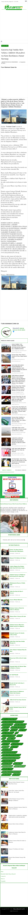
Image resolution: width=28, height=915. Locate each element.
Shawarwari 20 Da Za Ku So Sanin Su (18, 658)
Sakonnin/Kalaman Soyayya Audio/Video (11, 757)
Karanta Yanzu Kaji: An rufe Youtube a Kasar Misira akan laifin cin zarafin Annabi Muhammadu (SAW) (19, 399)
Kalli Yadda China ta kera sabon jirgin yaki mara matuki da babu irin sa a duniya (19, 429)
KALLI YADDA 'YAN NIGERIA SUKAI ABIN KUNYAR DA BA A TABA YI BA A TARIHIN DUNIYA (18, 346)
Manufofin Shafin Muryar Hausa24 (8, 874)
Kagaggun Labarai (11, 738)
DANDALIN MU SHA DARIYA (18, 727)
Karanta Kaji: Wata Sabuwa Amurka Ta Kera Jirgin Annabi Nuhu (19, 356)
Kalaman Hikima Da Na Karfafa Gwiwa (10, 741)
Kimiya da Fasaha (6, 743)
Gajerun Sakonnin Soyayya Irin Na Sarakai (17, 708)
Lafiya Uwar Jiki (14, 746)
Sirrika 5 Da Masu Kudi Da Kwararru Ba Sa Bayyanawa (16, 550)
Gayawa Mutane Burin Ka (16, 599)
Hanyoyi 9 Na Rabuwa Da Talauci (18, 558)
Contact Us (3, 876)
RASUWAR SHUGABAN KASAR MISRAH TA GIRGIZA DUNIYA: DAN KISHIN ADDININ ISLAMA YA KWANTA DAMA (19, 368)
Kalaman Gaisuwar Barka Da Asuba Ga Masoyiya (17, 608)
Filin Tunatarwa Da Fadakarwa (8, 735)
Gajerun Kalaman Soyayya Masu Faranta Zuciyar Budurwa (13, 503)
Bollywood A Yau (5, 727)
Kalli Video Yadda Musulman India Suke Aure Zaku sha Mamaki (19, 450)
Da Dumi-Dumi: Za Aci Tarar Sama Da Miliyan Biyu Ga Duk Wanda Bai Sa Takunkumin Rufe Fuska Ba (19, 461)
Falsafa (16, 732)
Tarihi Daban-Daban (17, 763)
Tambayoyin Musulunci (7, 763)
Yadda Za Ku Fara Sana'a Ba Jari (18, 699)
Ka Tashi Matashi (14, 674)
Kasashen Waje (5, 45)
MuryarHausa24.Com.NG (19, 909)
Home (2, 871)
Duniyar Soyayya (22, 730)
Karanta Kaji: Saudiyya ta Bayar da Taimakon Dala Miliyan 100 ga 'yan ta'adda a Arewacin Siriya (19, 419)
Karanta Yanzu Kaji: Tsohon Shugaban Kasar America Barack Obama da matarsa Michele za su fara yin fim (18, 388)
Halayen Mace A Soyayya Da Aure (18, 616)
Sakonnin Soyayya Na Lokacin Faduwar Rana (17, 633)
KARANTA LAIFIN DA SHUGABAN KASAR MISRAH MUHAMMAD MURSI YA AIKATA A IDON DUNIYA (18, 441)
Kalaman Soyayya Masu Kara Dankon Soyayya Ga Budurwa (17, 625)
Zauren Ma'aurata (16, 774)
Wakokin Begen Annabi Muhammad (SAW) (11, 771)
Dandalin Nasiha (5, 730)
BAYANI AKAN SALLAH (20, 724)
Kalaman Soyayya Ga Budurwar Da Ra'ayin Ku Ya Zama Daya (17, 575)
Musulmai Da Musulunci (7, 749)
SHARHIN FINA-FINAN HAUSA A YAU (11, 755)
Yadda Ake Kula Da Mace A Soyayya (16, 592)
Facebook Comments (21, 470)
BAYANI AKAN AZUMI (7, 724)
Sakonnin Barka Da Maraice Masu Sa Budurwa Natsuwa (18, 667)
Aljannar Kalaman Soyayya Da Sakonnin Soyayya (13, 721)
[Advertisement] (14, 25)
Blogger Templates (13, 913)
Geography (3, 881)
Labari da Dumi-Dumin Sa (17, 743)
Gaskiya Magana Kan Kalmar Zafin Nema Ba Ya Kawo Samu (17, 567)
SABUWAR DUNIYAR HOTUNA (9, 752)
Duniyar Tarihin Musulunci (8, 732)
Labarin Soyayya (5, 746)
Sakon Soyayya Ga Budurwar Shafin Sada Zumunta (17, 692)
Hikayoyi (4, 738)
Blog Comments (7, 470)
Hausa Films (19, 735)
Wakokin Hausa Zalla (6, 774)
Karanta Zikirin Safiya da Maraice (16, 824)
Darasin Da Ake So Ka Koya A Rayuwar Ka (17, 684)
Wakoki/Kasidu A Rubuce (7, 768)
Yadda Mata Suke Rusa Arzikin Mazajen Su (17, 642)
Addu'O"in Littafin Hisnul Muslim (9, 718)
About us (3, 878)
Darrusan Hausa (13, 730)
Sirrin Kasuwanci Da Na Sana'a (9, 760)
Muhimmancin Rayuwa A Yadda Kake (17, 583)
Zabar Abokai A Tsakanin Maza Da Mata (18, 650)
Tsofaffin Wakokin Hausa (19, 766)
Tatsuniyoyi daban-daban (7, 766)
